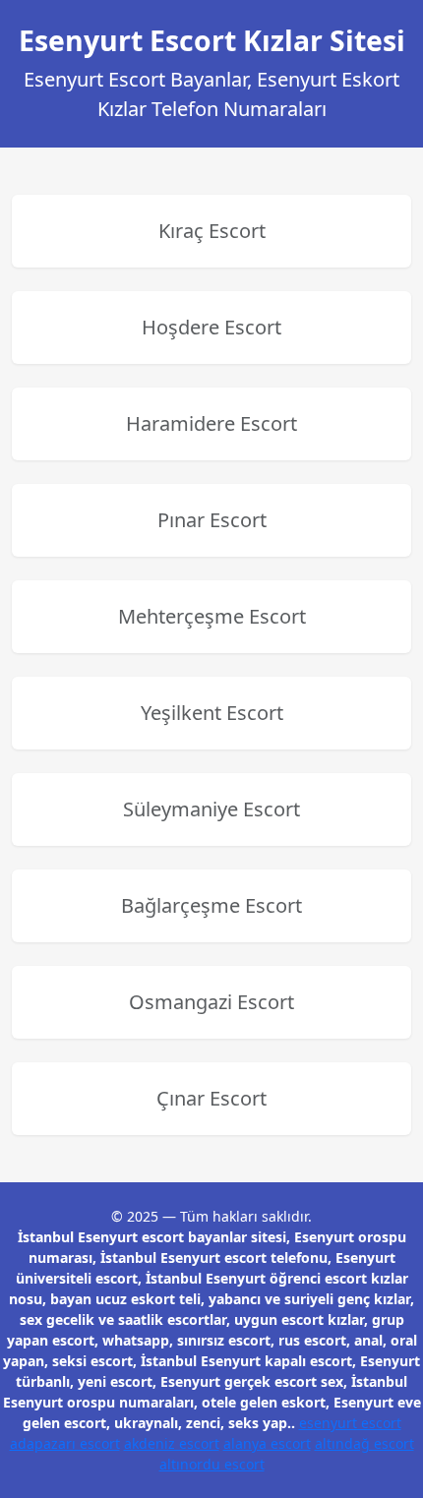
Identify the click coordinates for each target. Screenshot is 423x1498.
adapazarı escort (65, 1443)
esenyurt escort (350, 1422)
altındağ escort (364, 1443)
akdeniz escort (171, 1443)
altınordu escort (212, 1464)
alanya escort (267, 1443)
